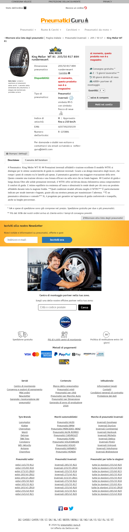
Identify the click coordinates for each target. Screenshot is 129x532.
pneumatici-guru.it (70, 525)
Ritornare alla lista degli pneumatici (24, 38)
